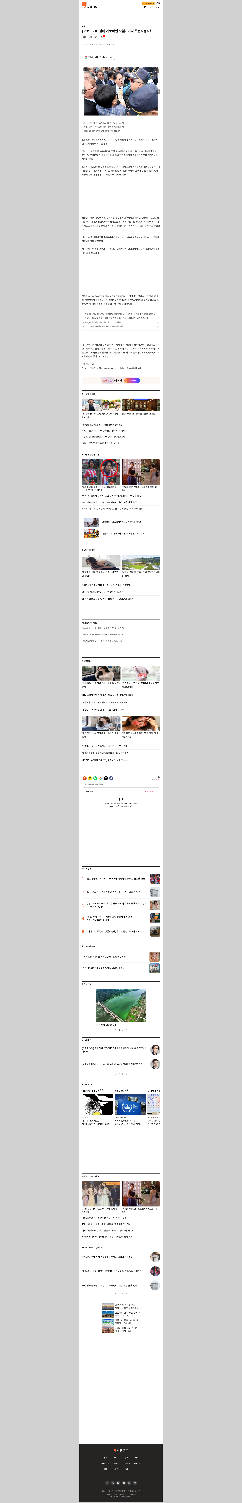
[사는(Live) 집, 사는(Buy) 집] (155, 1064)
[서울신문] (89, 5)
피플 (105, 1469)
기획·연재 (85, 1084)
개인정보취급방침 (120, 1491)
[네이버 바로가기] (129, 1483)
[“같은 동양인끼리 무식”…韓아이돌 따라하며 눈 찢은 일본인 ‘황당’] (155, 1271)
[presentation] (83, 91)
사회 (83, 26)
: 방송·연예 (89, 1176)
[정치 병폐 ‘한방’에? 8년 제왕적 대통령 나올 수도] (155, 1050)
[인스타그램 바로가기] (124, 1483)
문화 (115, 1463)
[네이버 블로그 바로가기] (135, 1483)
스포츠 (115, 1469)
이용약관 (110, 1491)
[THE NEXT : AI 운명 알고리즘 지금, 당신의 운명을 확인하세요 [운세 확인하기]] (121, 380)
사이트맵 (130, 1491)
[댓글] (102, 37)
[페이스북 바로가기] (107, 1483)
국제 (137, 1457)
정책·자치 (105, 1463)
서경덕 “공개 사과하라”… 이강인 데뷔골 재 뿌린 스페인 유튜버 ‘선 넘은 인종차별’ (116, 318)
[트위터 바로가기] (113, 1483)
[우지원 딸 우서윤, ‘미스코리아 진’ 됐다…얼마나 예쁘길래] (155, 1257)
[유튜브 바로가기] (118, 1483)
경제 (126, 1457)
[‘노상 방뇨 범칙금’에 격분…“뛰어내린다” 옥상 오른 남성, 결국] (155, 1285)
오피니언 (85, 1040)
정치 (105, 1457)
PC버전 (137, 1491)
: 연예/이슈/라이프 (92, 1247)
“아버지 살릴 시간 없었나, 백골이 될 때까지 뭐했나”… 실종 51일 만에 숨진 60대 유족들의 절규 (122, 314)
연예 (126, 1469)
